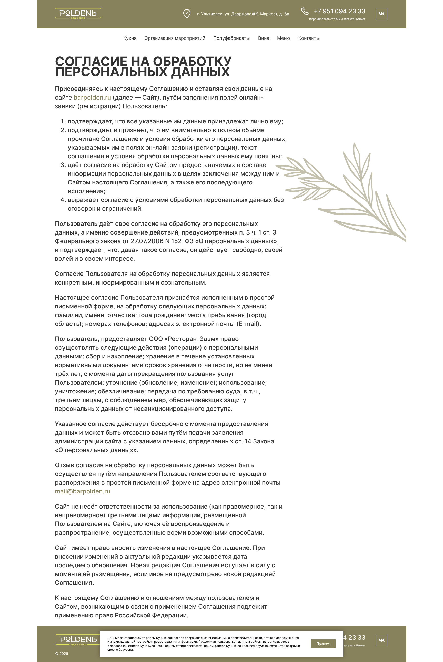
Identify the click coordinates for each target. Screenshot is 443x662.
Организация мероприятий (174, 38)
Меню (283, 38)
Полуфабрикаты (231, 38)
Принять (323, 644)
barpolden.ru (92, 97)
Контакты (309, 38)
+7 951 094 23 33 (339, 11)
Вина (263, 38)
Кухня (129, 38)
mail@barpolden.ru (82, 491)
